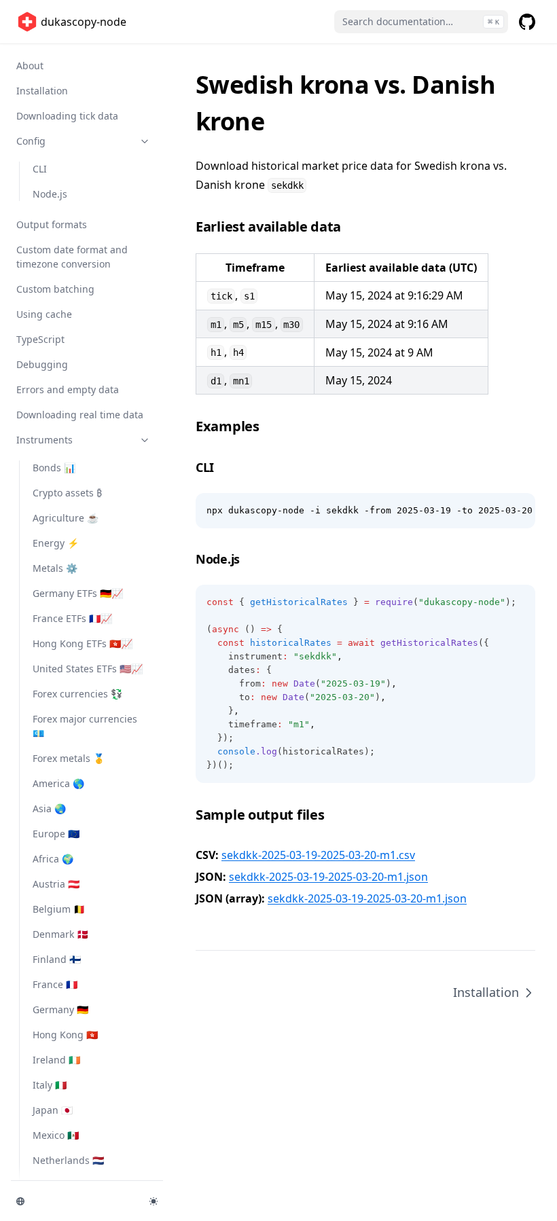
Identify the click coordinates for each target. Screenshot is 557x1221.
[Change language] (75, 1201)
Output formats (51, 224)
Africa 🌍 (53, 858)
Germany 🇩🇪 (60, 1009)
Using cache (44, 314)
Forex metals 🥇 (69, 758)
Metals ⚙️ (55, 568)
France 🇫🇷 (55, 984)
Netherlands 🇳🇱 (68, 1160)
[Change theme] (153, 1201)
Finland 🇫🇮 (57, 959)
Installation (42, 90)
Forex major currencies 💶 (85, 726)
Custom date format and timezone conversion (72, 256)
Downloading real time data (79, 414)
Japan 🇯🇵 (53, 1110)
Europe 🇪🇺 (56, 833)
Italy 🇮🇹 (50, 1084)
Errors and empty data (67, 389)
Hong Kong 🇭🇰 (65, 1034)
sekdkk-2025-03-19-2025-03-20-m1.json (328, 876)
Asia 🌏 (49, 808)
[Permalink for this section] (351, 226)
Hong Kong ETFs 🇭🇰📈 (82, 643)
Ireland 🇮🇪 (56, 1059)
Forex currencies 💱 (77, 693)
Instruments (44, 439)
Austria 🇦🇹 (56, 883)
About (29, 65)
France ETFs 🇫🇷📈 (72, 618)
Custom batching (55, 289)
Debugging (42, 364)
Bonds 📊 (54, 467)
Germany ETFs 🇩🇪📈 (78, 593)
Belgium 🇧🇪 (59, 909)
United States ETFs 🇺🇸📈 (88, 668)
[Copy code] (517, 510)
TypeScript (40, 339)
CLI (40, 168)
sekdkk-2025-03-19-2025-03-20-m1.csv (318, 855)
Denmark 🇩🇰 (60, 934)
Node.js (50, 193)
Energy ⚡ (56, 542)
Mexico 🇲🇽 (56, 1135)
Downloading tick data (67, 115)
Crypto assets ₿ (67, 492)
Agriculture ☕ (65, 517)
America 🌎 (58, 783)
